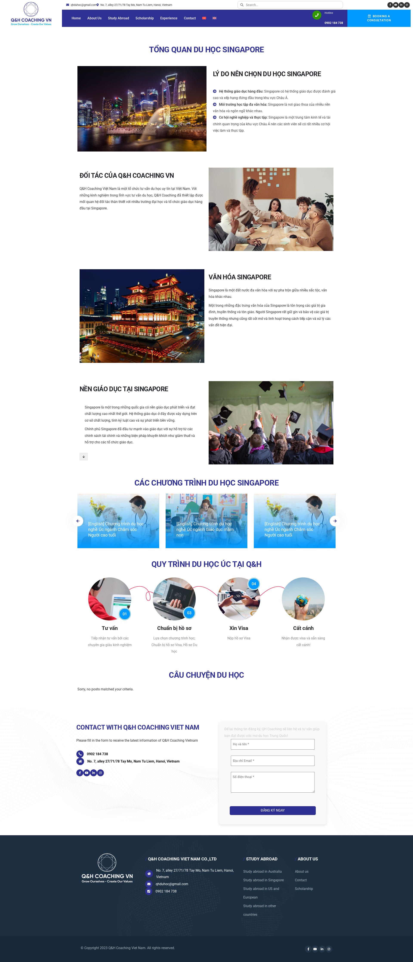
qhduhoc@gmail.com (83, 4)
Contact (301, 880)
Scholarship (304, 889)
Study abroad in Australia (262, 871)
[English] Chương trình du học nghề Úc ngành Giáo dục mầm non (205, 529)
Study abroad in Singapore (263, 880)
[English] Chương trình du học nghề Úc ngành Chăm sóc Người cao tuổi (116, 529)
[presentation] (77, 521)
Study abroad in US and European (261, 893)
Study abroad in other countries (259, 910)
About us (301, 871)
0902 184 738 (97, 754)
